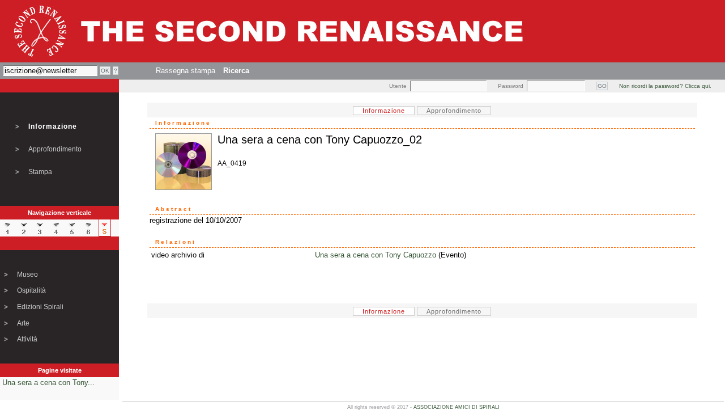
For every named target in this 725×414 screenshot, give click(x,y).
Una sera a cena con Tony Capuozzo (375, 255)
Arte (23, 323)
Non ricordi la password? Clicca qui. (665, 86)
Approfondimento (55, 149)
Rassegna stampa (185, 70)
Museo (27, 274)
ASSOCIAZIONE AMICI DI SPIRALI (456, 407)
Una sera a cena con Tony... (48, 382)
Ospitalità (31, 290)
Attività (27, 339)
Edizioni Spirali (40, 307)
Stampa (40, 172)
